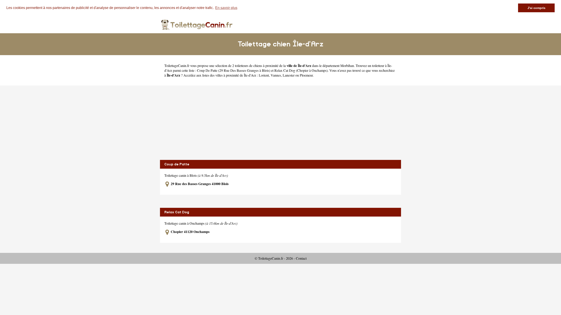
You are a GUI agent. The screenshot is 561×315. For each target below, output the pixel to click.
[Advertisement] (280, 122)
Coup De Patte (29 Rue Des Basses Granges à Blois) (233, 70)
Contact (301, 258)
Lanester (289, 75)
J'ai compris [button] (536, 8)
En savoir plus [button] (226, 8)
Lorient (264, 75)
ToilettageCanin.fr (176, 65)
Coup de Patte (176, 164)
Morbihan (347, 65)
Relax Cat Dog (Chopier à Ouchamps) (301, 70)
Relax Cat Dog (176, 212)
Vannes (276, 75)
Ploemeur (306, 75)
